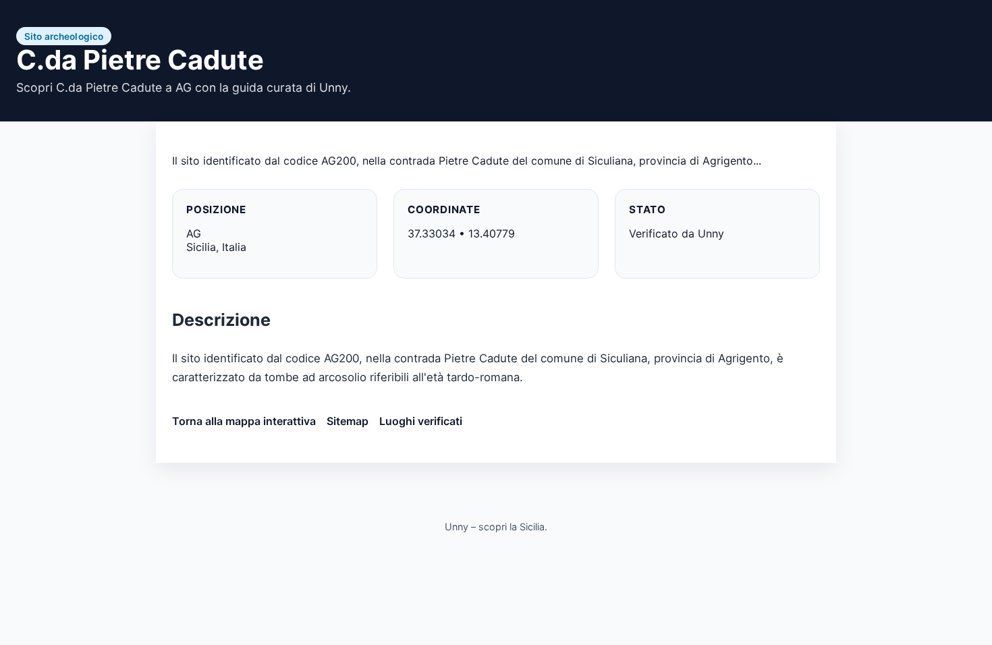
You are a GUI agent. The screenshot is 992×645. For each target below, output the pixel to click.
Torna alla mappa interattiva (244, 421)
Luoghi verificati (420, 421)
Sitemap (347, 421)
